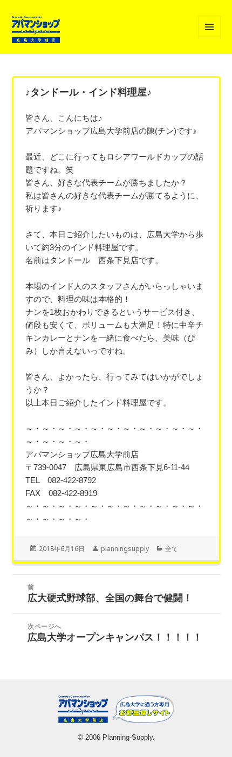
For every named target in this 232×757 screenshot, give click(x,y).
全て (171, 548)
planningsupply (125, 548)
